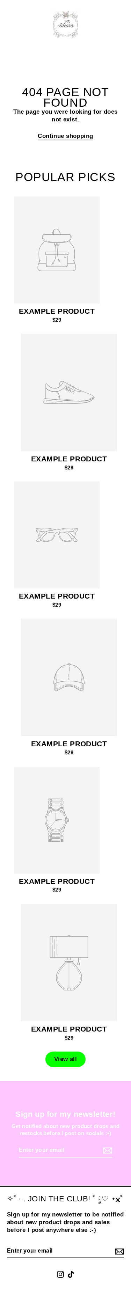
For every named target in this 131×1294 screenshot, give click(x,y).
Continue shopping (65, 136)
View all (65, 1059)
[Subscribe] (118, 1251)
